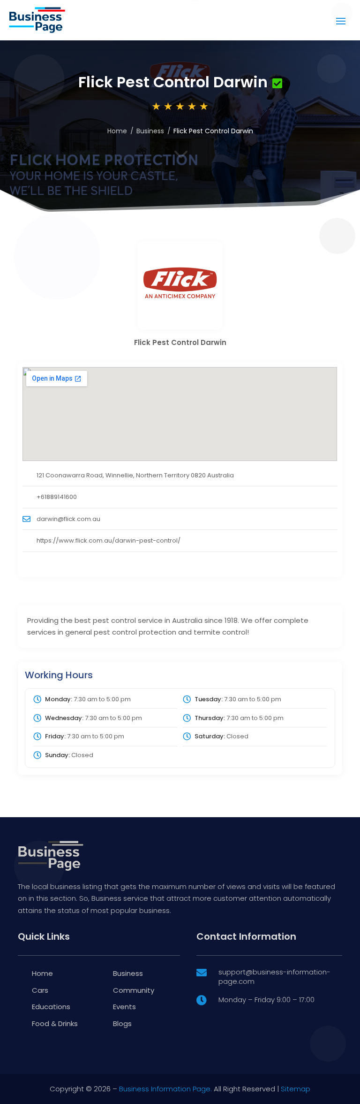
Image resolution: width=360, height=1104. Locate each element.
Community (133, 990)
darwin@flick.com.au (68, 518)
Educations (51, 1007)
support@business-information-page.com (274, 976)
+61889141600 (57, 496)
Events (124, 1007)
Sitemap (295, 1089)
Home (117, 131)
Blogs (122, 1023)
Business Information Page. (165, 1089)
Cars (40, 990)
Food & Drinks (55, 1023)
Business (150, 131)
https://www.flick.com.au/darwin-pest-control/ (108, 540)
